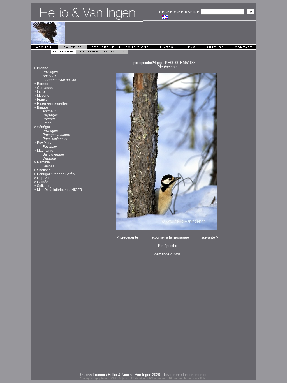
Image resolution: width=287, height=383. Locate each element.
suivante (208, 237)
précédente (129, 237)
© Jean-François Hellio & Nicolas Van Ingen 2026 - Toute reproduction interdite (143, 375)
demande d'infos (167, 254)
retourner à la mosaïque (170, 237)
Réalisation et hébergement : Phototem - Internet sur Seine (169, 378)
